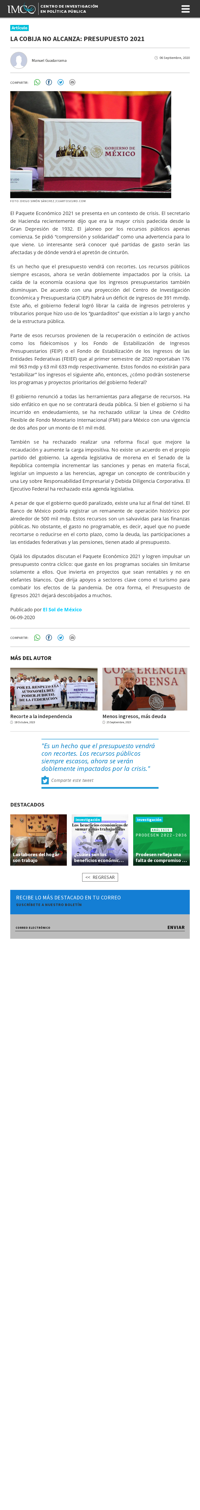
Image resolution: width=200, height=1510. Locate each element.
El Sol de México (62, 609)
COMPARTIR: (19, 82)
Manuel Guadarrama (49, 60)
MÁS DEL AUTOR (30, 658)
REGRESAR (104, 877)
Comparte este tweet (72, 780)
